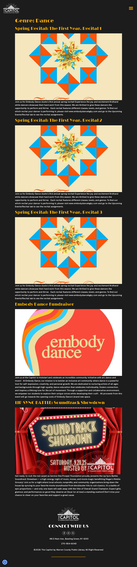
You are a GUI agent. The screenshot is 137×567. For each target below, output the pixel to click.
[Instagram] (68, 533)
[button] (131, 8)
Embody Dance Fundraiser (44, 304)
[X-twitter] (73, 533)
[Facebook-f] (64, 533)
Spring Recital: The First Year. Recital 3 (58, 212)
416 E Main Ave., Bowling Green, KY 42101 (68, 538)
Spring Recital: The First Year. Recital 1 (58, 28)
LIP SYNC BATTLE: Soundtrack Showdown (60, 402)
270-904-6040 (69, 543)
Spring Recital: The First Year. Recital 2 (58, 120)
